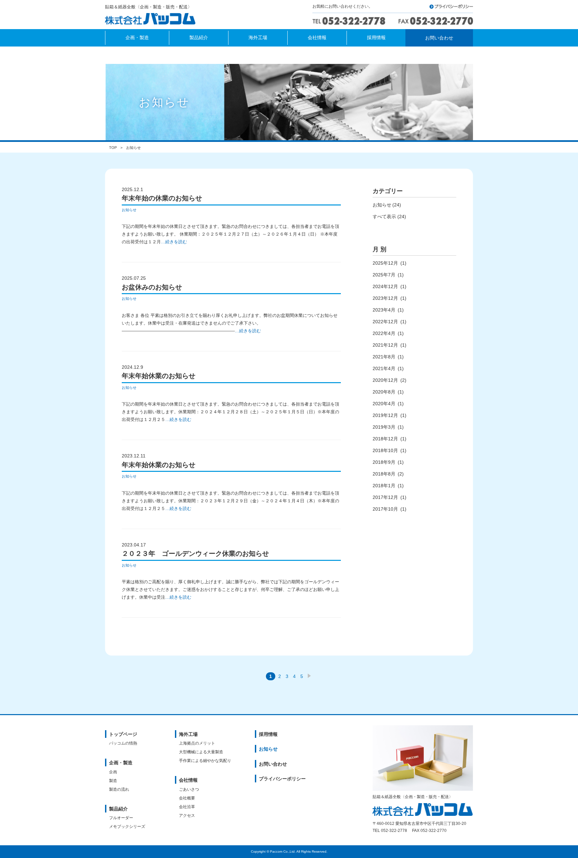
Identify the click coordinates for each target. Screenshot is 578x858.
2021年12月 (385, 345)
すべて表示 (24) (389, 216)
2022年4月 (384, 333)
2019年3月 (384, 427)
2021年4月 (384, 368)
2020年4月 (384, 403)
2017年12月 (385, 497)
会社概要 (187, 798)
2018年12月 (385, 438)
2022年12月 (385, 321)
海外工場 (188, 734)
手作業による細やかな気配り (205, 760)
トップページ (123, 734)
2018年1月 (384, 485)
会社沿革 (187, 806)
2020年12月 (385, 380)
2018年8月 (384, 474)
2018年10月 (385, 450)
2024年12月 (385, 286)
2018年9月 (384, 462)
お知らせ (129, 210)
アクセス (187, 815)
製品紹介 (118, 808)
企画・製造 (120, 762)
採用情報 (268, 734)
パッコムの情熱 (123, 743)
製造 (113, 780)
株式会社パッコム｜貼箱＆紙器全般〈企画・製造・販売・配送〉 (152, 19)
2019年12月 (385, 415)
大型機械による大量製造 (201, 752)
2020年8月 (384, 392)
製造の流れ (119, 789)
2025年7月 (384, 274)
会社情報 (188, 780)
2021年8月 (384, 356)
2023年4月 (384, 310)
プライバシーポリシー (282, 778)
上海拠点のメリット (197, 743)
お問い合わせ (273, 764)
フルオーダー (121, 818)
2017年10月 (385, 509)
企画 (113, 772)
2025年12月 (385, 263)
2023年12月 (385, 298)
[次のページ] (309, 676)
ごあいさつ (189, 789)
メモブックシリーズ (127, 826)
